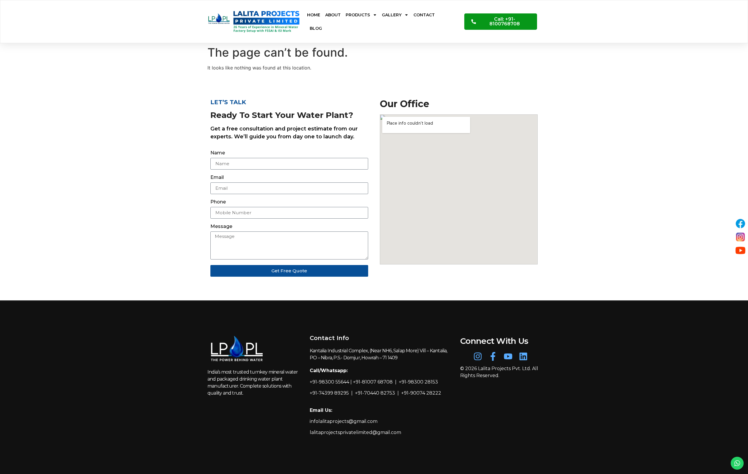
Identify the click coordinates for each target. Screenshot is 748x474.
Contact (424, 15)
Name (217, 153)
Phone (218, 202)
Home (313, 15)
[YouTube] (740, 250)
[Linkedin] (523, 356)
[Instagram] (477, 356)
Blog (316, 28)
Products (358, 15)
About (333, 15)
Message (221, 226)
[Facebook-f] (493, 356)
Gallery (391, 15)
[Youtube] (508, 356)
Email (217, 177)
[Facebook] (740, 223)
